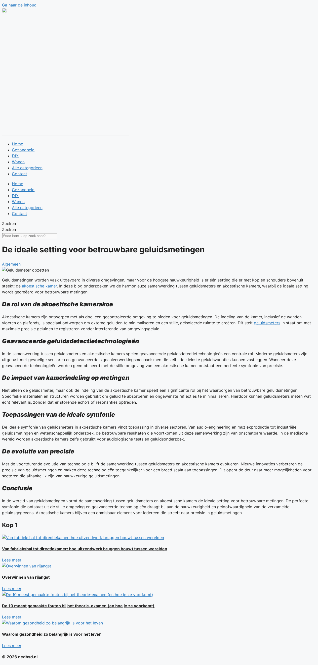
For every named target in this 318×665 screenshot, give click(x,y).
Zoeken (9, 223)
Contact (19, 173)
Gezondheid (23, 149)
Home (17, 143)
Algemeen (11, 264)
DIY (15, 155)
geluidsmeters (267, 322)
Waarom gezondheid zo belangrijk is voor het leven (52, 634)
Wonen (18, 161)
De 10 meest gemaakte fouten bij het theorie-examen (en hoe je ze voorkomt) (78, 605)
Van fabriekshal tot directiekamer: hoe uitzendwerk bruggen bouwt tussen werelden (84, 548)
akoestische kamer (39, 285)
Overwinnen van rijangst (26, 577)
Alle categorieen (27, 167)
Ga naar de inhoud (19, 4)
